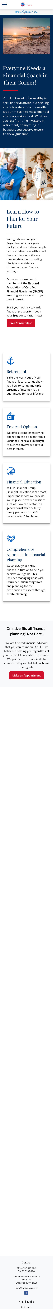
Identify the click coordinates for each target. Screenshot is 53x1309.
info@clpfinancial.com (26, 1288)
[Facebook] (26, 1293)
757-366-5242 (30, 1268)
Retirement (26, 1307)
